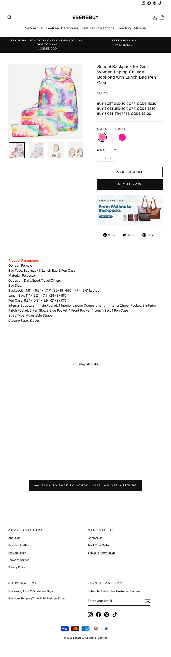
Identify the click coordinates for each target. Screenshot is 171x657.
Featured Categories (62, 28)
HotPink (102, 137)
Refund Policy (17, 552)
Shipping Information (101, 552)
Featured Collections (98, 28)
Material (140, 28)
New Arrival (34, 28)
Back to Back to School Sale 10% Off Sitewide (88, 485)
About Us (14, 537)
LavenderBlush (112, 137)
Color (111, 128)
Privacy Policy (17, 567)
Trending (124, 28)
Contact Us (95, 537)
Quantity (107, 150)
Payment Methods (19, 545)
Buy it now (130, 184)
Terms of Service (18, 560)
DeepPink (122, 137)
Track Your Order (98, 545)
